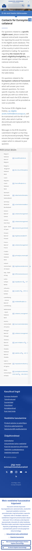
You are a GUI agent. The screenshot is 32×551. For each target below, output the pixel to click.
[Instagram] (16, 472)
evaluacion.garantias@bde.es (23, 228)
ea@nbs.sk (18, 353)
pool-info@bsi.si (19, 342)
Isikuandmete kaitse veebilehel (15, 444)
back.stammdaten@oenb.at (23, 324)
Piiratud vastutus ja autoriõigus (15, 423)
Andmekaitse (9, 441)
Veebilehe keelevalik (11, 452)
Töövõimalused (9, 399)
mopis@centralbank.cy (21, 363)
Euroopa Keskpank (11, 396)
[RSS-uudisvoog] (16, 476)
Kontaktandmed (10, 408)
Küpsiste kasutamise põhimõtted (16, 447)
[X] (7, 472)
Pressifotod (8, 405)
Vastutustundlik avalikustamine (15, 429)
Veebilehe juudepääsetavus (14, 449)
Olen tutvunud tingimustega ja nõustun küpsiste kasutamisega (17, 542)
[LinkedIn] (11, 472)
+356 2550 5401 (25, 374)
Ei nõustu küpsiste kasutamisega (17, 547)
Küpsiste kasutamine (17, 537)
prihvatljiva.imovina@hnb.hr (23, 255)
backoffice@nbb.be (20, 158)
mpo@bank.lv (19, 281)
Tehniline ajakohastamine (13, 426)
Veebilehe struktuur (11, 457)
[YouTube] (21, 472)
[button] (28, 2)
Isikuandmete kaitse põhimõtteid (17, 534)
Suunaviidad (8, 402)
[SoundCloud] (26, 472)
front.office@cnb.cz (20, 183)
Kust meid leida (9, 411)
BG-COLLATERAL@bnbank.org (23, 170)
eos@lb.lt (17, 291)
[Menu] (28, 5)
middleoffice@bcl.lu (20, 301)
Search (22, 5)
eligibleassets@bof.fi (21, 236)
